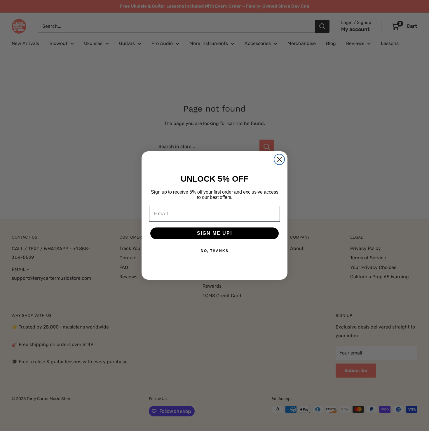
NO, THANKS (215, 251)
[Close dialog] (279, 159)
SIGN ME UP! (214, 233)
